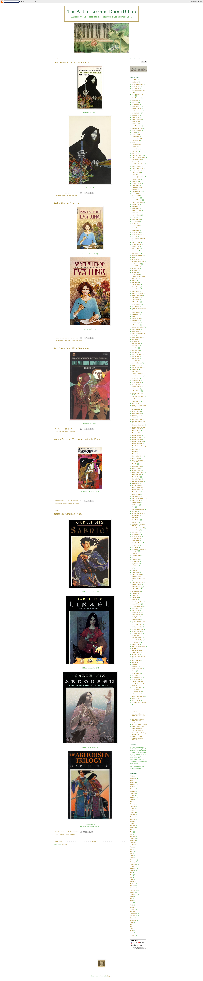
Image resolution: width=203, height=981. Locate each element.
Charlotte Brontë (136, 172)
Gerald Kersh (135, 291)
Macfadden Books (137, 413)
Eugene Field (135, 246)
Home (94, 841)
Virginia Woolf (136, 679)
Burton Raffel (135, 149)
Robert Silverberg (137, 587)
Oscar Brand (135, 515)
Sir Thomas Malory (137, 627)
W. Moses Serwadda (137, 682)
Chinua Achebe (136, 179)
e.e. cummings (136, 221)
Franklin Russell (136, 264)
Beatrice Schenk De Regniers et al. (137, 139)
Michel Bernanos (136, 474)
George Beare (136, 287)
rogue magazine (136, 591)
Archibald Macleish (137, 111)
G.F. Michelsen (136, 274)
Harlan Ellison (136, 312)
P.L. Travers (135, 522)
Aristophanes (135, 115)
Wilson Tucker (136, 700)
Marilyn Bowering (137, 443)
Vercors (134, 671)
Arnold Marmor (136, 121)
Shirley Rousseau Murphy (139, 621)
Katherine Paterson (137, 376)
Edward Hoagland (137, 228)
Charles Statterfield (137, 168)
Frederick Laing (136, 266)
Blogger (109, 976)
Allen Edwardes (136, 98)
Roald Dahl (135, 570)
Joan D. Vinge (136, 343)
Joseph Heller (136, 365)
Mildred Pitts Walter (137, 481)
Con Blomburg (136, 185)
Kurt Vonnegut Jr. (136, 386)
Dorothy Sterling (136, 215)
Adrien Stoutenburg (137, 84)
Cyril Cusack (135, 193)
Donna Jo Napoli (136, 210)
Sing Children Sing (137, 625)
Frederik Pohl (135, 268)
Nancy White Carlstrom (138, 498)
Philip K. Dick (135, 545)
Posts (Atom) (65, 844)
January (132, 791)
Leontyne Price (136, 401)
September (133, 778)
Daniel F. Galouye (137, 200)
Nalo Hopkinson (136, 496)
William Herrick (136, 694)
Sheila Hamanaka (137, 615)
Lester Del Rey (136, 403)
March (132, 821)
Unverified (135, 666)
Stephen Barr (135, 635)
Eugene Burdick (136, 244)
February (132, 789)
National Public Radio (138, 726)
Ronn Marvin (135, 597)
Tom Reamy (135, 664)
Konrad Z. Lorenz (137, 384)
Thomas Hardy (136, 654)
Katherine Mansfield (137, 374)
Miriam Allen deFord (137, 487)
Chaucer (134, 175)
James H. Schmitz (137, 337)
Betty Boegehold (136, 144)
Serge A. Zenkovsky (137, 606)
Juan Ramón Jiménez (138, 367)
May (131, 834)
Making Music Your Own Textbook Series (138, 427)
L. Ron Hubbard (136, 391)
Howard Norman (136, 318)
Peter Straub (135, 540)
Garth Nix (61, 834)
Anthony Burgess (136, 108)
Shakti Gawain (136, 610)
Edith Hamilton (136, 226)
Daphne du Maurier (137, 202)
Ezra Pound (135, 251)
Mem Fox (134, 464)
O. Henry (134, 511)
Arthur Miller (135, 124)
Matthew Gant (136, 458)
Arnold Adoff (135, 117)
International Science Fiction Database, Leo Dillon (138, 720)
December (133, 812)
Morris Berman (136, 494)
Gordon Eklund (136, 297)
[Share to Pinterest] (93, 193)
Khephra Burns (136, 380)
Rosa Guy (134, 599)
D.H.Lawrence (136, 198)
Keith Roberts (135, 378)
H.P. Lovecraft (135, 306)
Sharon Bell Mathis (137, 612)
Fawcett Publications (137, 255)
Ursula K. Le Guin (137, 669)
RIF (133, 568)
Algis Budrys (135, 88)
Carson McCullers (137, 160)
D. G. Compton (136, 195)
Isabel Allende (67, 340)
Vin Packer (135, 675)
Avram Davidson (63, 503)
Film (133, 257)
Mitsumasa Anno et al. (138, 490)
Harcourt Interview (137, 728)
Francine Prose (136, 259)
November (133, 782)
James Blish (135, 331)
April (131, 776)
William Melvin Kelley (138, 696)
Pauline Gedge (136, 534)
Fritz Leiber (135, 272)
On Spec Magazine (137, 513)
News (133, 507)
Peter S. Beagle (136, 538)
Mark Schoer (135, 449)
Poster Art (134, 553)
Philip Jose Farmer (137, 543)
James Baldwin (136, 329)
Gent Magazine (136, 285)
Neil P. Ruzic (135, 505)
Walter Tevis (135, 689)
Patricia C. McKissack (138, 528)
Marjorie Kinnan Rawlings (139, 446)
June (131, 780)
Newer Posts (58, 841)
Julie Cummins (136, 371)
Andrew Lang (135, 104)
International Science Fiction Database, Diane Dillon (138, 715)
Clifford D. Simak (136, 183)
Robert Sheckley (136, 584)
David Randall (136, 206)
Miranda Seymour (137, 485)
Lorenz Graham (136, 411)
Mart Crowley (135, 454)
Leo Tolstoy (135, 399)
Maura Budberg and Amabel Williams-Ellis (138, 461)
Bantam (61, 340)
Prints (133, 557)
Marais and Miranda (137, 433)
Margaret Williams (137, 439)
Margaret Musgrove (137, 437)
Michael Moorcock (137, 470)
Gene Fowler (135, 282)
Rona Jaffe (135, 595)
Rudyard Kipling (136, 604)
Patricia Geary (136, 530)
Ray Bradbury (136, 564)
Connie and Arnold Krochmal (137, 188)
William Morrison (136, 698)
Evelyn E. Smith (136, 249)
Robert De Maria (136, 576)
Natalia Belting (136, 502)
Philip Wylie (135, 547)
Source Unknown (137, 631)
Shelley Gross (136, 617)
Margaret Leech (136, 435)
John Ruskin (135, 358)
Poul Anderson (136, 555)
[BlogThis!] (87, 193)
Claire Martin (135, 181)
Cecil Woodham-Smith (138, 164)
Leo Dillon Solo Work (138, 397)
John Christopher (137, 354)
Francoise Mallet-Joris (138, 261)
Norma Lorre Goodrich (138, 509)
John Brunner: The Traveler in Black (72, 62)
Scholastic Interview (137, 731)
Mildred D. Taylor (136, 479)
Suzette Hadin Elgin (137, 640)
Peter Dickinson (136, 536)
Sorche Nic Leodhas (137, 629)
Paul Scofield (135, 532)
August (132, 799)
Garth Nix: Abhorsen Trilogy (68, 514)
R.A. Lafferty (135, 559)
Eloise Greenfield (137, 234)
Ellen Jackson (136, 232)
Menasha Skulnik (137, 466)
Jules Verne (135, 369)
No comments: (75, 193)
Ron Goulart (135, 593)
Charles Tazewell (137, 170)
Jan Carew (135, 339)
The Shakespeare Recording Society (137, 651)
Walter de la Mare (137, 687)
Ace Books (135, 82)
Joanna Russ (135, 346)
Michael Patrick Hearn (138, 472)
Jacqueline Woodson (138, 327)
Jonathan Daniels (137, 363)
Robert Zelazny (136, 589)
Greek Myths (135, 299)
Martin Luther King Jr (138, 456)
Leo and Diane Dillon (72, 195)
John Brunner (62, 195)
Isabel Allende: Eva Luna (67, 203)
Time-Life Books (136, 660)
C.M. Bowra (135, 151)
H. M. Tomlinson (136, 304)
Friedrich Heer (136, 270)
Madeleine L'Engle (137, 419)
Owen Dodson (136, 520)
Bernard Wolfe (136, 142)
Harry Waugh (135, 314)
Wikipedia (134, 712)
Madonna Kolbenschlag (138, 421)
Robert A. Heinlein (137, 574)
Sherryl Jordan (136, 619)
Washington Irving (137, 692)
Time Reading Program (138, 656)
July (131, 802)
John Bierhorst (136, 350)
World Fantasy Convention (139, 702)
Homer (134, 316)
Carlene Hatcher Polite (138, 157)
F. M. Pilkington (136, 253)
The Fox (134, 648)
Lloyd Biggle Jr (136, 409)
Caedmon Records (137, 155)
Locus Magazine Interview (139, 724)
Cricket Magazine (137, 191)
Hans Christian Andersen (139, 308)
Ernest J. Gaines (136, 242)
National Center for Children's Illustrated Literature (137, 738)
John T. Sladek (136, 361)
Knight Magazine (136, 382)
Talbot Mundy (135, 644)
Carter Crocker (136, 162)
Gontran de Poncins (137, 295)
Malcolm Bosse (136, 431)
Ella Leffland (135, 230)
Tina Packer (135, 662)
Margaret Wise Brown (138, 441)
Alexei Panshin (136, 86)
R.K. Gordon (135, 561)
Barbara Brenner (136, 134)
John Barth (135, 348)
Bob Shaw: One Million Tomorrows (71, 348)
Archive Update (136, 113)
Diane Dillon (135, 208)
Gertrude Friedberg (137, 293)
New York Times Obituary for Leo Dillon (139, 733)
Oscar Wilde (135, 518)
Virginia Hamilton (137, 677)
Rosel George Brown (138, 602)
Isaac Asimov (135, 320)
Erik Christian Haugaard (138, 238)
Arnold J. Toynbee (137, 119)
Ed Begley (135, 223)
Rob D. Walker (136, 572)
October (132, 795)
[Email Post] (81, 193)
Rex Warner (135, 566)
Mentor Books (136, 468)
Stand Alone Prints (137, 633)
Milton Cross (135, 483)
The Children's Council (138, 646)
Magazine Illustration (138, 425)
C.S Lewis (134, 153)
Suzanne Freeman (137, 638)
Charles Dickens (136, 166)
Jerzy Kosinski (136, 341)
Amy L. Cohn (135, 102)
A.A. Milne (134, 80)
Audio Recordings (137, 126)
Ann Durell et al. (136, 106)
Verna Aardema (136, 673)
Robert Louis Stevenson (138, 579)
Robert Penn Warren (137, 582)
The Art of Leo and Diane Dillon (101, 11)
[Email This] (85, 193)
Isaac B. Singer (136, 323)
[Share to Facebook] (91, 193)
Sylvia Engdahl (136, 642)
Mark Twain (135, 451)
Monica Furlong (136, 492)
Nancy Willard (136, 500)
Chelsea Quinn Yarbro (138, 177)
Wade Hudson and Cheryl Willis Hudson (139, 684)
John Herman (135, 356)
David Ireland (135, 204)
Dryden (134, 217)
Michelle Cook (136, 477)
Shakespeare (135, 608)
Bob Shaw (61, 431)
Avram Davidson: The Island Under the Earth (77, 439)
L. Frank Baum (136, 389)
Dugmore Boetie (136, 219)
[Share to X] (89, 193)
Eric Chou (134, 236)
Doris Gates (135, 213)
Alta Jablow (135, 100)
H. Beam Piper (136, 302)
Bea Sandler (135, 136)
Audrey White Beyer (137, 128)
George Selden (136, 289)
